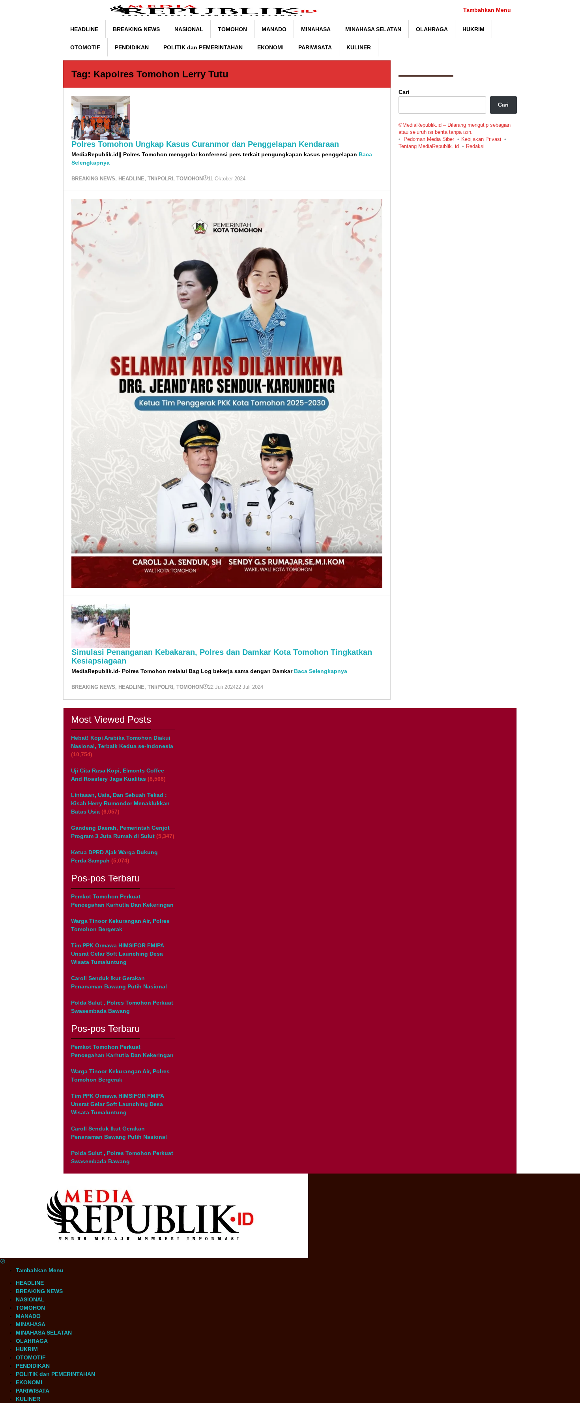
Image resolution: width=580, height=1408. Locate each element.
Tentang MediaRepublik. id (429, 146)
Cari (404, 92)
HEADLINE (131, 179)
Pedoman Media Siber (429, 139)
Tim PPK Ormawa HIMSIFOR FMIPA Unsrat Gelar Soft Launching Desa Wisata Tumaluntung (117, 953)
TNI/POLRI (160, 179)
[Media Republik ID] (217, 10)
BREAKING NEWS (93, 179)
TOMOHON (189, 179)
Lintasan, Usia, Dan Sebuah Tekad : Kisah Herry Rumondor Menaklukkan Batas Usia (120, 803)
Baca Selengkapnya (320, 671)
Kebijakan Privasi (481, 139)
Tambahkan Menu (487, 10)
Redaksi (475, 146)
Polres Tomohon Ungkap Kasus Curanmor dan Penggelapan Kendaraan (205, 144)
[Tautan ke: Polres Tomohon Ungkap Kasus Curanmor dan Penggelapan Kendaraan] (100, 117)
